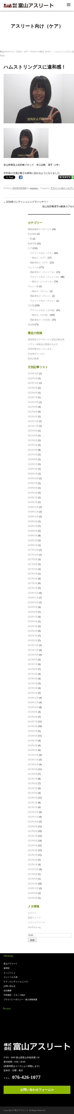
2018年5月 (33, 526)
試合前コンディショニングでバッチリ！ (26, 201)
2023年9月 (33, 388)
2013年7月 (33, 779)
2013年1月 (33, 807)
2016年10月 (33, 602)
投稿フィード (34, 917)
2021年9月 (33, 430)
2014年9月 (33, 712)
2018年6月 (33, 521)
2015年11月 (33, 650)
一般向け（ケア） (38, 257)
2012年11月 (33, 817)
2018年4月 (33, 531)
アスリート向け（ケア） (41, 52)
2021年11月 (33, 426)
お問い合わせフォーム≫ (37, 1089)
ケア (26, 52)
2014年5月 (33, 731)
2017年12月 (33, 550)
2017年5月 (33, 574)
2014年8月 (33, 717)
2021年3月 (33, 454)
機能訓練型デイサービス (40, 229)
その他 (31, 305)
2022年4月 (33, 416)
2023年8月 (33, 392)
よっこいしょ (9, 973)
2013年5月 (33, 788)
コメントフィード (36, 922)
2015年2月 (33, 688)
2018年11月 (33, 511)
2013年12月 (33, 755)
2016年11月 (33, 597)
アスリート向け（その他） (43, 310)
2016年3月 (33, 636)
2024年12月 (33, 373)
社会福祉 (32, 234)
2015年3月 (33, 683)
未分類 (31, 324)
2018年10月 (33, 516)
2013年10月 (33, 764)
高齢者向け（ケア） (39, 262)
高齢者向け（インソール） (43, 272)
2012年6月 (33, 840)
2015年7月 (33, 664)
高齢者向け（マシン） (41, 296)
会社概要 (7, 990)
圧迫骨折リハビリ (36, 354)
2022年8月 (33, 411)
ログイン (32, 913)
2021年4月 (33, 450)
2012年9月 (33, 826)
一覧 (30, 238)
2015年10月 (33, 655)
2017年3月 (33, 578)
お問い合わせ (9, 986)
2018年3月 (33, 535)
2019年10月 (33, 478)
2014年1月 (33, 750)
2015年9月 (33, 659)
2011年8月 (33, 874)
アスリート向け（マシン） (43, 301)
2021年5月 (33, 445)
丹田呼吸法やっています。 (41, 349)
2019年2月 (33, 502)
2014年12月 (33, 698)
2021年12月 (33, 421)
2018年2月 (33, 540)
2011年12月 (33, 869)
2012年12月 (33, 812)
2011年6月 (33, 879)
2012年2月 (33, 860)
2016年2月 (33, 640)
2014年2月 (33, 745)
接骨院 (7, 968)
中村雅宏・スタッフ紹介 (14, 995)
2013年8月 (33, 774)
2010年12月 (33, 888)
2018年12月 (33, 507)
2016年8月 (33, 612)
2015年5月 (33, 674)
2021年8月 (33, 435)
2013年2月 (33, 802)
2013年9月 (33, 769)
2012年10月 (33, 821)
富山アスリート (7, 52)
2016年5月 (33, 626)
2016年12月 (33, 593)
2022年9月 (33, 407)
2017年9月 (33, 559)
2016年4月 (33, 631)
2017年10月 (33, 555)
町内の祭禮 (33, 358)
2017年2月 (33, 583)
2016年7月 (33, 617)
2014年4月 (33, 736)
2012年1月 (33, 864)
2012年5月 (33, 845)
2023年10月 (33, 383)
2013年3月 (33, 798)
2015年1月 (33, 693)
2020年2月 (33, 473)
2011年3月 (33, 883)
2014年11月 (33, 702)
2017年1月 (33, 588)
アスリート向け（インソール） (45, 277)
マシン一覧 (33, 286)
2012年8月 (33, 831)
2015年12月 (33, 645)
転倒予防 (32, 243)
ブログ (19, 52)
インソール (33, 267)
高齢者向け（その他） (41, 320)
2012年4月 (33, 850)
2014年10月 (33, 707)
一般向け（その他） (39, 315)
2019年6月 (33, 488)
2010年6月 (33, 898)
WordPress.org (34, 927)
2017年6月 (33, 569)
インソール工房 (10, 977)
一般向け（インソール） (42, 281)
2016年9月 (33, 607)
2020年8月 (33, 459)
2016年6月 (33, 621)
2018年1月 (33, 545)
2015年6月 (33, 669)
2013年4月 (33, 793)
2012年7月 (33, 836)
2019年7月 (33, 483)
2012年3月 (33, 855)
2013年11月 (33, 759)
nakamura (34, 188)
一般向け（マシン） (39, 291)
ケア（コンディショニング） (16, 981)
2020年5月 (33, 464)
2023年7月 (33, 397)
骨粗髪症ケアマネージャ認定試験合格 (46, 339)
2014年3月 (33, 740)
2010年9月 (33, 893)
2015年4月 (33, 678)
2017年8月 (33, 564)
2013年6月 (33, 783)
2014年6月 (33, 726)
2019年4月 (33, 492)
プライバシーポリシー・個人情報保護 (20, 999)
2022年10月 (33, 402)
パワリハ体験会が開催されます (43, 344)
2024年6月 (33, 378)
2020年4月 (33, 469)
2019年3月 (33, 497)
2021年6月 (33, 440)
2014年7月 (33, 721)
